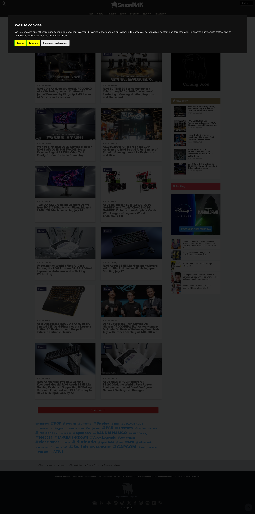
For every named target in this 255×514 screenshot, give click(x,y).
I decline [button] (33, 43)
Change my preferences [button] (55, 43)
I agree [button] (20, 43)
